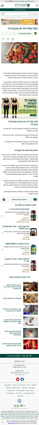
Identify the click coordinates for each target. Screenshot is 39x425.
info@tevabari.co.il (18, 367)
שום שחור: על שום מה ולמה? (12, 298)
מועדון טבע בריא (20, 390)
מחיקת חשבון (7, 385)
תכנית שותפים (11, 390)
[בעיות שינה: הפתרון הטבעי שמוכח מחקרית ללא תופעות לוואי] (30, 326)
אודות (28, 385)
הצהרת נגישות (29, 390)
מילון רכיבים (19, 393)
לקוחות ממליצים (10, 393)
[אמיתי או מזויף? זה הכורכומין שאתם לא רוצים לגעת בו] (30, 314)
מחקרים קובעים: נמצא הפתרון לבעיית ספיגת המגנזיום (11, 344)
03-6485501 (17, 365)
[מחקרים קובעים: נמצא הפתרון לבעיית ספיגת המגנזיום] (30, 349)
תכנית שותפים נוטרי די (28, 393)
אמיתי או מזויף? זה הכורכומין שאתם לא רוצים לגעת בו (12, 310)
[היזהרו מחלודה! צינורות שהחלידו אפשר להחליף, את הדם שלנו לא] (30, 291)
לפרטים (19, 215)
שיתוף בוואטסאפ (13, 39)
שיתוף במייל (8, 39)
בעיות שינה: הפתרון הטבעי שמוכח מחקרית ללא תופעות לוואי (12, 321)
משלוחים (34, 385)
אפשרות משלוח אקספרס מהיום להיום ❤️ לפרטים (19, 1)
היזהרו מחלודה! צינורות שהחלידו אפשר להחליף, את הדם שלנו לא (12, 286)
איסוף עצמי (31, 387)
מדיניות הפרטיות (12, 423)
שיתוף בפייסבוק (3, 39)
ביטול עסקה (20, 396)
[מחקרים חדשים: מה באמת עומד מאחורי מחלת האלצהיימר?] (30, 337)
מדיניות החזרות (22, 385)
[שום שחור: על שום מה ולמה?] (30, 302)
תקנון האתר (24, 387)
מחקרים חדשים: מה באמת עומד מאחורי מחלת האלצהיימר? (13, 333)
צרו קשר (14, 385)
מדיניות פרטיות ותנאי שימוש (13, 387)
